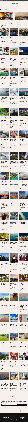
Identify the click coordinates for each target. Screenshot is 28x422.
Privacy (2, 410)
